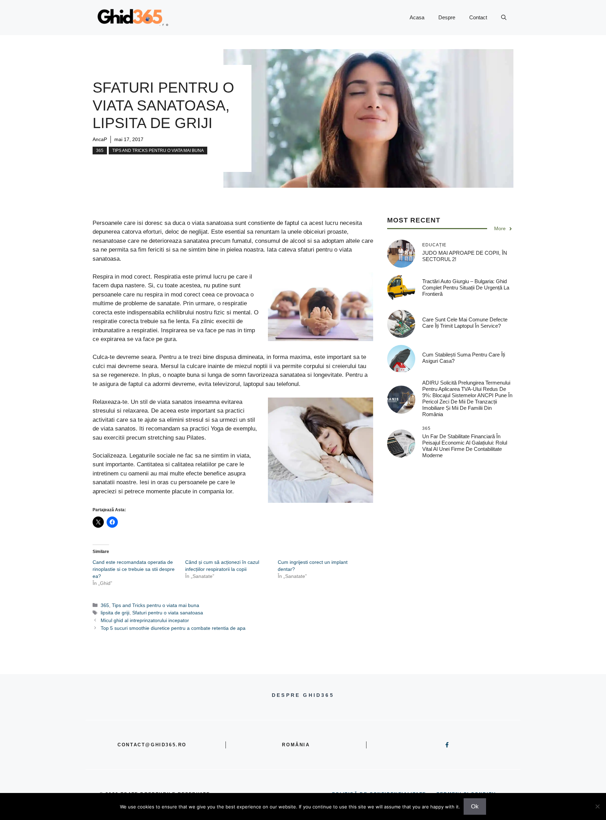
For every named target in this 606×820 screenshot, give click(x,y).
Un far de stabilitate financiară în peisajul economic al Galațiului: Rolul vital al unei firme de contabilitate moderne (464, 446)
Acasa (417, 17)
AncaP (100, 139)
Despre (446, 17)
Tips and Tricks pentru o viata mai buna (158, 150)
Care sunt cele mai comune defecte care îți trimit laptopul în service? (464, 322)
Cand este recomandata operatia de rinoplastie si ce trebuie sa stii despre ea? (134, 569)
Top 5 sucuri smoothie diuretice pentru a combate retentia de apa (173, 628)
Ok (475, 806)
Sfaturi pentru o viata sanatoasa (167, 612)
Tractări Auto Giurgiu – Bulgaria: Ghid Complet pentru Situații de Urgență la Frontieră (465, 287)
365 (99, 150)
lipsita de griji (115, 612)
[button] (503, 17)
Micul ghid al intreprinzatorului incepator (145, 620)
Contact (478, 17)
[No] (597, 806)
